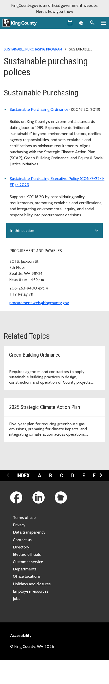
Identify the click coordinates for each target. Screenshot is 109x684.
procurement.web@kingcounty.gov (39, 302)
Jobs (16, 598)
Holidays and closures (32, 584)
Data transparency (29, 532)
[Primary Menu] (103, 22)
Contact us (22, 539)
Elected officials (27, 554)
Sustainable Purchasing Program (33, 49)
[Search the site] (92, 22)
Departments (25, 569)
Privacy (19, 524)
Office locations (27, 576)
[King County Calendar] (70, 22)
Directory (21, 547)
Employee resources (30, 591)
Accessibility (20, 635)
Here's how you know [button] (54, 11)
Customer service (28, 561)
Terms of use (24, 517)
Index (23, 475)
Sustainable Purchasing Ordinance (39, 109)
